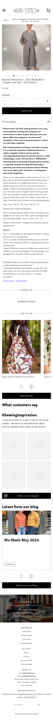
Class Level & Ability (26, 660)
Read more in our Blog (26, 585)
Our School (26, 656)
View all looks (26, 396)
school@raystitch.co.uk (29, 676)
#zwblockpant (9, 281)
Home (5, 20)
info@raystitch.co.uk (28, 673)
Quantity (6, 95)
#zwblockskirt (21, 281)
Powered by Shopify (32, 714)
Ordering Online (26, 631)
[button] (5, 49)
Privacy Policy (26, 639)
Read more (9, 564)
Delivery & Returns (26, 635)
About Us (26, 653)
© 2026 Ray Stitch (20, 714)
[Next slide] (32, 386)
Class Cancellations (26, 664)
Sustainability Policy (26, 643)
